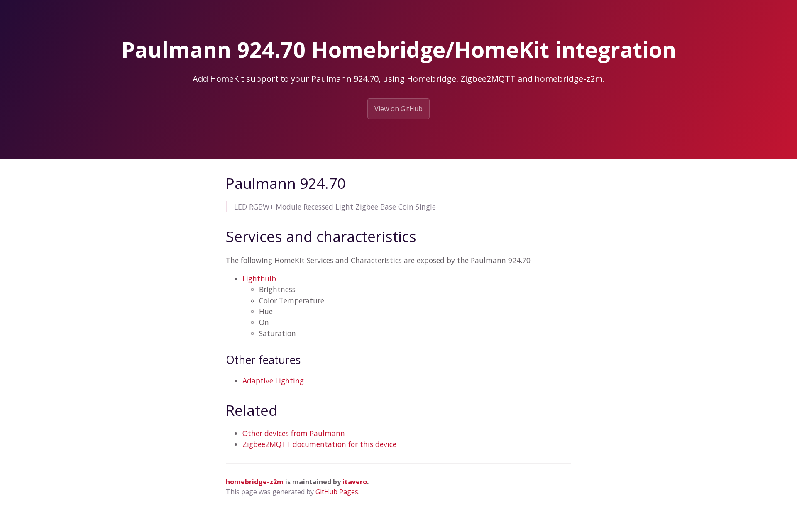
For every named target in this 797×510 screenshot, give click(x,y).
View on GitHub (398, 108)
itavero (354, 481)
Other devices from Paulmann (293, 433)
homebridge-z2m (255, 481)
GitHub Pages (336, 491)
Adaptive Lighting (273, 381)
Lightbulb (259, 278)
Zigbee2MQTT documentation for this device (319, 444)
